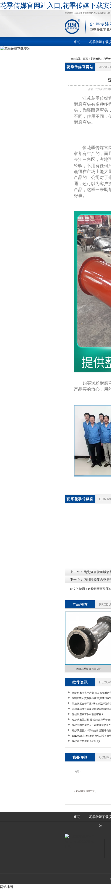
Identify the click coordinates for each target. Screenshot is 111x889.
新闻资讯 (95, 58)
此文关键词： (79, 589)
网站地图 (6, 886)
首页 (85, 58)
